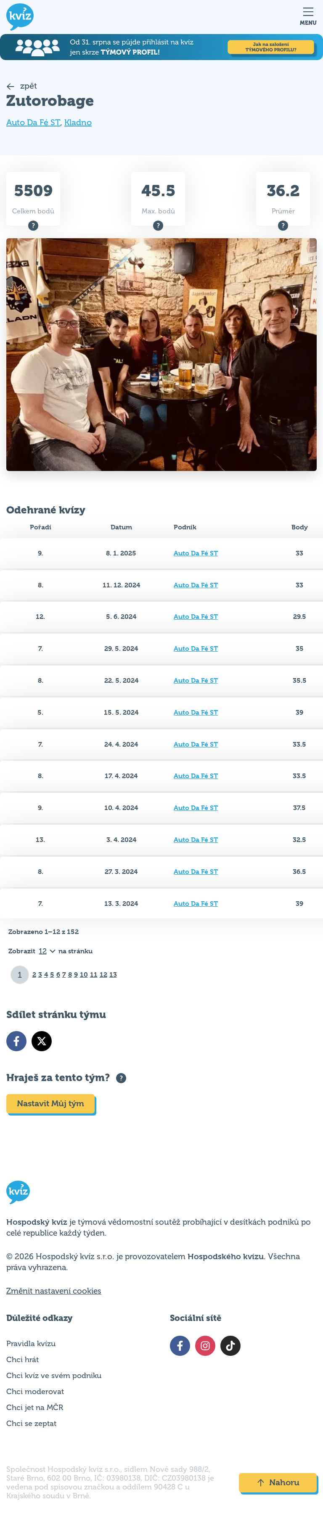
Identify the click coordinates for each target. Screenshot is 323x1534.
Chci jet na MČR (34, 1407)
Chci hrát (22, 1359)
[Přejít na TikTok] (230, 1346)
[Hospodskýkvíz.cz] (20, 17)
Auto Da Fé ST (33, 122)
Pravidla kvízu (31, 1343)
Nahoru (284, 1482)
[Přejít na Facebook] (16, 1041)
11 (94, 975)
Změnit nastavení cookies (53, 1291)
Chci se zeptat (31, 1423)
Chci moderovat (35, 1391)
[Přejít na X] (42, 1041)
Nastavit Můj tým (50, 1103)
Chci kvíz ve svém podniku (53, 1375)
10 (84, 975)
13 (113, 975)
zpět (27, 86)
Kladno (78, 122)
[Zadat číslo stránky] (20, 975)
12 (103, 975)
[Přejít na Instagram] (205, 1346)
